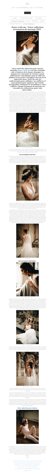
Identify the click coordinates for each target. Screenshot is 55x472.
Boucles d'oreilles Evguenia (27, 147)
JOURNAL (15, 18)
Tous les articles (27, 470)
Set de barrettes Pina (27, 444)
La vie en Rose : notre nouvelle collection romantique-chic (27, 468)
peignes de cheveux (29, 204)
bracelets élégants (26, 392)
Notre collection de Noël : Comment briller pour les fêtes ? (27, 463)
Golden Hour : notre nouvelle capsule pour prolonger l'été (27, 464)
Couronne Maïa (27, 201)
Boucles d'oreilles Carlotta (27, 386)
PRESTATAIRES (35, 21)
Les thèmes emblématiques (29, 23)
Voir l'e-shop (27, 12)
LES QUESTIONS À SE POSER (26, 18)
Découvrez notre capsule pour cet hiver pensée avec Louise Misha (27, 461)
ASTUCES (28, 21)
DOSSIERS (42, 21)
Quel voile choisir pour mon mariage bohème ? (27, 466)
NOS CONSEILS (39, 18)
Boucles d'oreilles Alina (27, 297)
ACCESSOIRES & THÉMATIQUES (17, 21)
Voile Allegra (27, 258)
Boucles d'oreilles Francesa (27, 345)
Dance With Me (18, 446)
